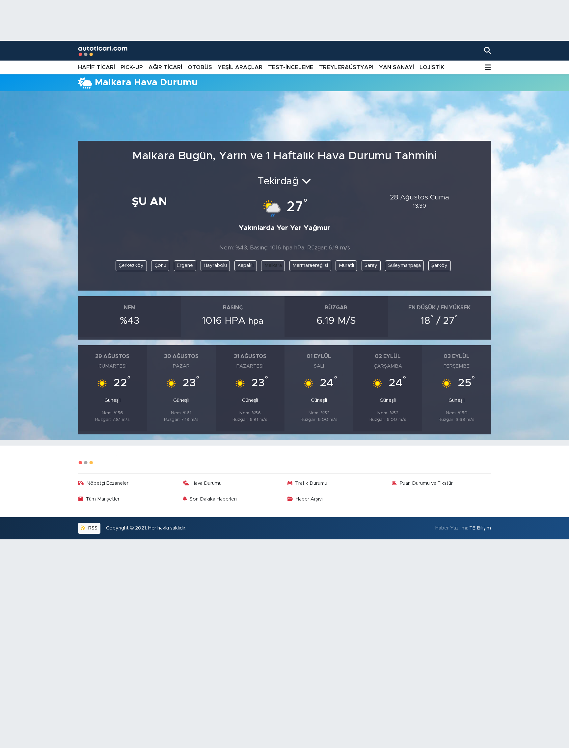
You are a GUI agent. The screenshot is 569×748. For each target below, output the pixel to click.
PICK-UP (132, 67)
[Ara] (487, 50)
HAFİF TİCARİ (96, 67)
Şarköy (439, 265)
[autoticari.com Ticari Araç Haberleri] (102, 51)
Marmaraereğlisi (310, 265)
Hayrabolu (215, 265)
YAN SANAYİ (396, 67)
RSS (92, 528)
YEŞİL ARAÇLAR (240, 67)
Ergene (185, 265)
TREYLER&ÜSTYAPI (346, 67)
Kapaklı (245, 265)
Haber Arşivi (309, 499)
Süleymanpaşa (404, 265)
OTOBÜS (200, 67)
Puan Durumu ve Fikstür (426, 483)
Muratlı (346, 265)
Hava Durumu (207, 483)
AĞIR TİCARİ (165, 67)
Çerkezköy (131, 265)
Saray (371, 265)
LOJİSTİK (432, 67)
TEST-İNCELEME (290, 67)
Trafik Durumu (311, 483)
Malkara (273, 265)
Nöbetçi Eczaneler (107, 483)
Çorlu (160, 265)
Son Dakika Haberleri (213, 499)
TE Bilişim (480, 528)
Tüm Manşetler (103, 499)
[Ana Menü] (488, 68)
